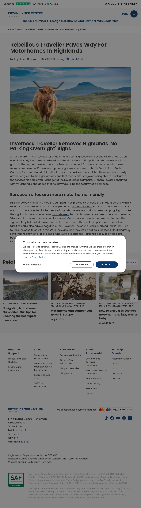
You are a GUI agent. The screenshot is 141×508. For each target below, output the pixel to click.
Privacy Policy (38, 257)
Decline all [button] (81, 264)
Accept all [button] (107, 264)
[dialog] (70, 254)
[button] (32, 264)
